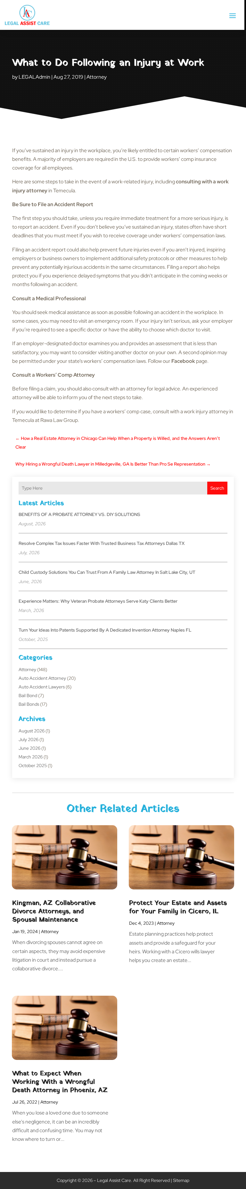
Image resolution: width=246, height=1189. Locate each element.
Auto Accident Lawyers (42, 687)
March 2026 (31, 757)
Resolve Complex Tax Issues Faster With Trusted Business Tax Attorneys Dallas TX (101, 543)
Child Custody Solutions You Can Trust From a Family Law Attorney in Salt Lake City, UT (107, 572)
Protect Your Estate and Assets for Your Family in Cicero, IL (178, 907)
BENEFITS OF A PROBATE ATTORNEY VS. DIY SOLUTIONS (79, 514)
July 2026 (28, 739)
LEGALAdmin (34, 77)
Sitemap (181, 1180)
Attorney (96, 77)
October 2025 (33, 765)
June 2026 (29, 748)
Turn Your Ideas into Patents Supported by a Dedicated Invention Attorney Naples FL (105, 630)
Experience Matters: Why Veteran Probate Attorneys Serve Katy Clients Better (98, 601)
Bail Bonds (29, 704)
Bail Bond (28, 695)
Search (217, 488)
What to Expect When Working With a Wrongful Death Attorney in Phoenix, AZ (60, 1082)
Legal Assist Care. (114, 1180)
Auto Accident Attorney (42, 678)
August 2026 (32, 731)
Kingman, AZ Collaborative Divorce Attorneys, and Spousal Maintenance (54, 911)
